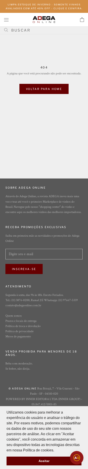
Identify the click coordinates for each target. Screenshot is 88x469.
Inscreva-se (24, 269)
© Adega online (23, 388)
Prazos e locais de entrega (21, 321)
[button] (55, 450)
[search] (46, 30)
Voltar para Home (44, 89)
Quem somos (13, 316)
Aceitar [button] (44, 461)
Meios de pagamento (18, 336)
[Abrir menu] (6, 19)
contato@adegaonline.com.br (23, 305)
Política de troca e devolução (23, 326)
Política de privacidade (19, 331)
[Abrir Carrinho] (82, 19)
